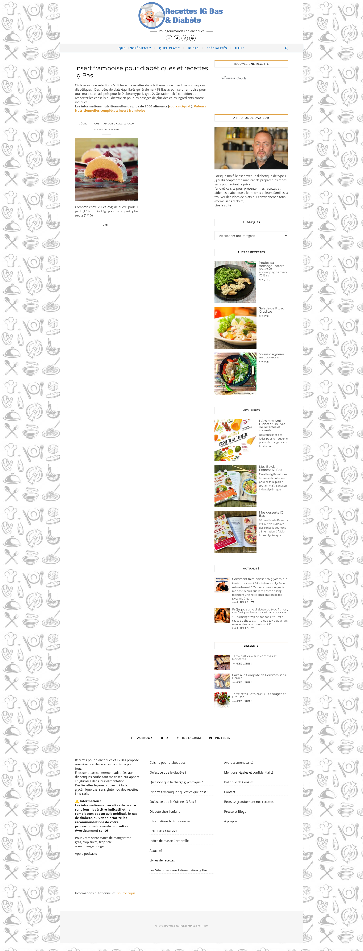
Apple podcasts (86, 853)
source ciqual (180, 106)
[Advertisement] (141, 273)
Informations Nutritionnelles (170, 821)
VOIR (107, 225)
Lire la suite (222, 205)
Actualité (156, 850)
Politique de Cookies (239, 782)
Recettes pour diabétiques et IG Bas (100, 760)
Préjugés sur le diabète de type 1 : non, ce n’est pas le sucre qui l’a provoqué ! (260, 611)
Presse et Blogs (235, 811)
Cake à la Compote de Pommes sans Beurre (259, 676)
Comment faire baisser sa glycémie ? (259, 579)
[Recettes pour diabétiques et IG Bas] (181, 22)
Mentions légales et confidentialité (248, 772)
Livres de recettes (162, 860)
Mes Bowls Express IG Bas (270, 468)
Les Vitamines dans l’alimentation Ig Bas (178, 870)
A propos (230, 821)
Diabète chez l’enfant (165, 811)
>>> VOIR (264, 280)
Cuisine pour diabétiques (167, 762)
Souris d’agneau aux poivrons (271, 355)
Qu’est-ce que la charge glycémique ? (176, 782)
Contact (229, 792)
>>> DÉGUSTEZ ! (241, 663)
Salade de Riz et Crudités (271, 309)
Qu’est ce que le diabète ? (168, 772)
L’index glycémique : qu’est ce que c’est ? (179, 792)
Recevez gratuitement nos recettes (249, 801)
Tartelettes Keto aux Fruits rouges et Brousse (259, 695)
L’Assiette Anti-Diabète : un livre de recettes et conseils (272, 425)
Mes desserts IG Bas (271, 514)
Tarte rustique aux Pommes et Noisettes (254, 657)
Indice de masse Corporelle (169, 841)
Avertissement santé (91, 830)
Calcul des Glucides (163, 831)
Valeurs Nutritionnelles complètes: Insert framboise (140, 108)
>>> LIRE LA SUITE (243, 602)
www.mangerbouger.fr (91, 846)
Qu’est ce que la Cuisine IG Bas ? (173, 801)
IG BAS (193, 48)
